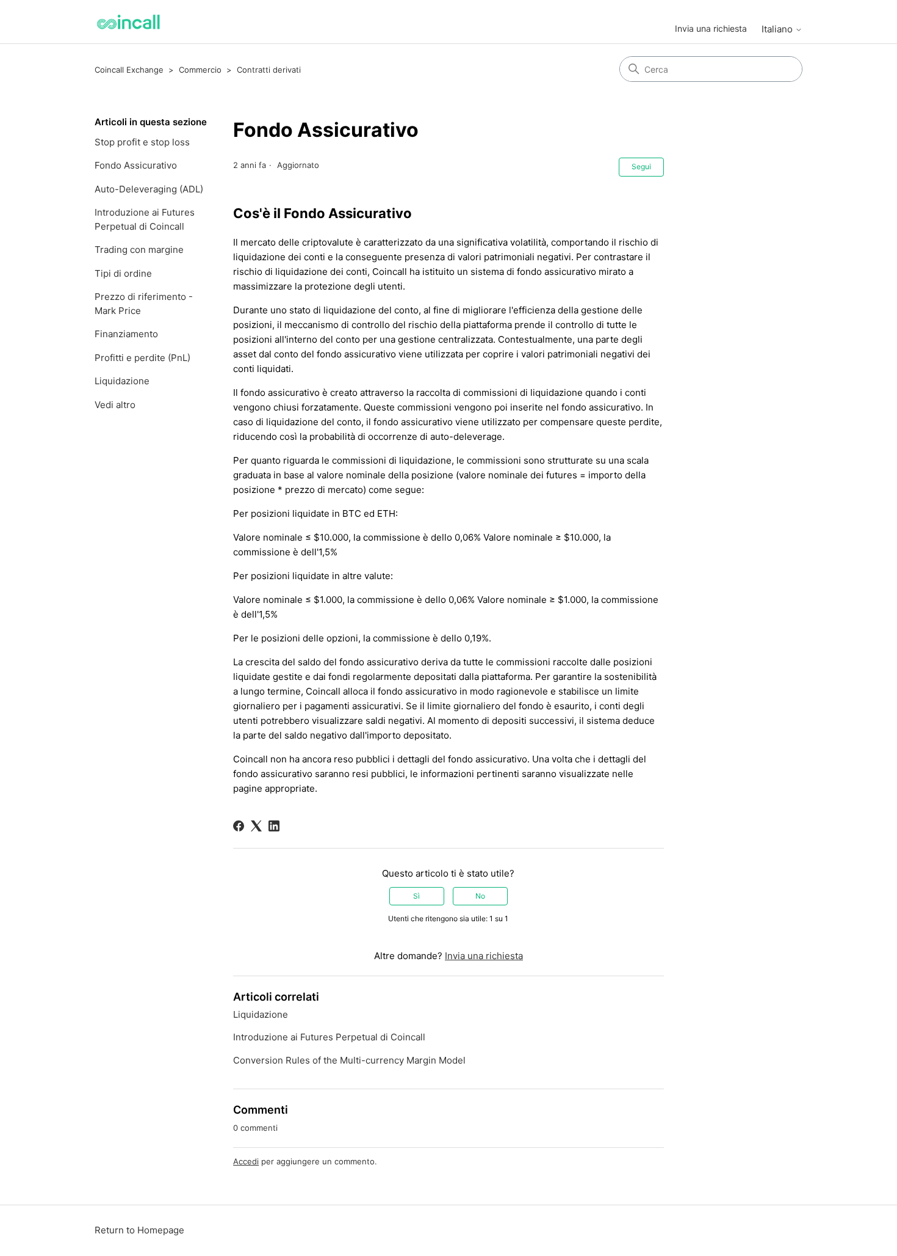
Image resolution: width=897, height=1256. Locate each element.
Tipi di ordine (123, 273)
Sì (416, 895)
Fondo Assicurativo (136, 165)
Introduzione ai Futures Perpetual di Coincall (145, 219)
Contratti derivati (269, 70)
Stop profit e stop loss (142, 142)
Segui (641, 166)
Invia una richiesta (711, 28)
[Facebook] (238, 825)
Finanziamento (126, 334)
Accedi (246, 1161)
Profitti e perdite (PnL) (142, 357)
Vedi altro (115, 405)
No (480, 895)
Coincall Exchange (129, 70)
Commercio (200, 70)
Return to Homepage (139, 1230)
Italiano (778, 29)
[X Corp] (256, 825)
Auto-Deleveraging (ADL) (149, 189)
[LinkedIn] (273, 825)
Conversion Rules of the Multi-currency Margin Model (349, 1060)
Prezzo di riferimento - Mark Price (144, 303)
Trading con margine (139, 249)
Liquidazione (122, 381)
